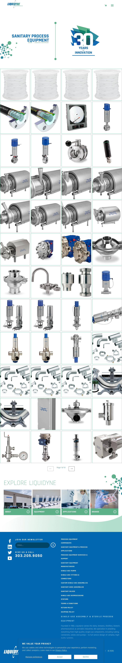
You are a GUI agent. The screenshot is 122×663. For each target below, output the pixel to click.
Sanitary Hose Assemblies (72, 586)
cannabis (80, 629)
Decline (86, 657)
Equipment (39, 511)
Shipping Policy (67, 611)
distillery (109, 626)
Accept (60, 657)
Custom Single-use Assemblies (74, 582)
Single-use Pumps (68, 570)
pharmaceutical (67, 629)
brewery (101, 626)
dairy (95, 626)
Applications (69, 511)
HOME (30, 43)
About (8, 511)
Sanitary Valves (68, 591)
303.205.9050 (29, 555)
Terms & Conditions (69, 603)
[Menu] (112, 6)
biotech (117, 626)
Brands (95, 511)
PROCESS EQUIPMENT (42, 43)
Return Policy (67, 607)
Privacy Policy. (61, 650)
